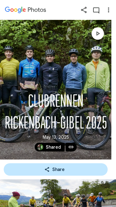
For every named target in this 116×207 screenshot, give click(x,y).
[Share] (84, 10)
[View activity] (96, 10)
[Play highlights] (97, 33)
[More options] (108, 10)
